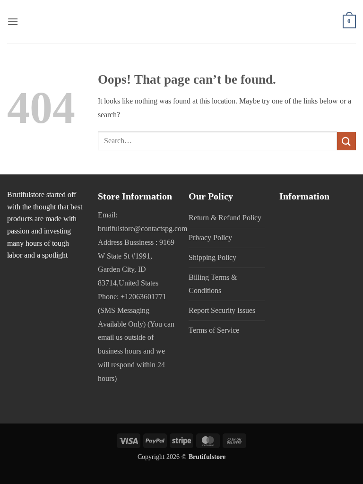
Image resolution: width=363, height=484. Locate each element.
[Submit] (346, 141)
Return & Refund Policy (225, 218)
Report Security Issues (222, 310)
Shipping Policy (212, 257)
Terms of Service (214, 330)
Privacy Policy (210, 237)
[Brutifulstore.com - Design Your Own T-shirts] (181, 21)
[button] (12, 21)
